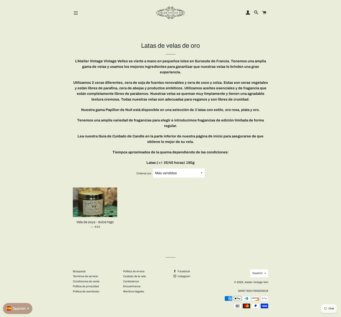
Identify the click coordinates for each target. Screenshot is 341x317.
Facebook (183, 271)
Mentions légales (133, 291)
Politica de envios (133, 271)
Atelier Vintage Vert (256, 282)
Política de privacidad (86, 286)
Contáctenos (131, 281)
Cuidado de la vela (134, 276)
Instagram (183, 276)
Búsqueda (79, 271)
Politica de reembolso (86, 291)
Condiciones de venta (86, 281)
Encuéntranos (132, 286)
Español (257, 273)
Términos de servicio (85, 276)
